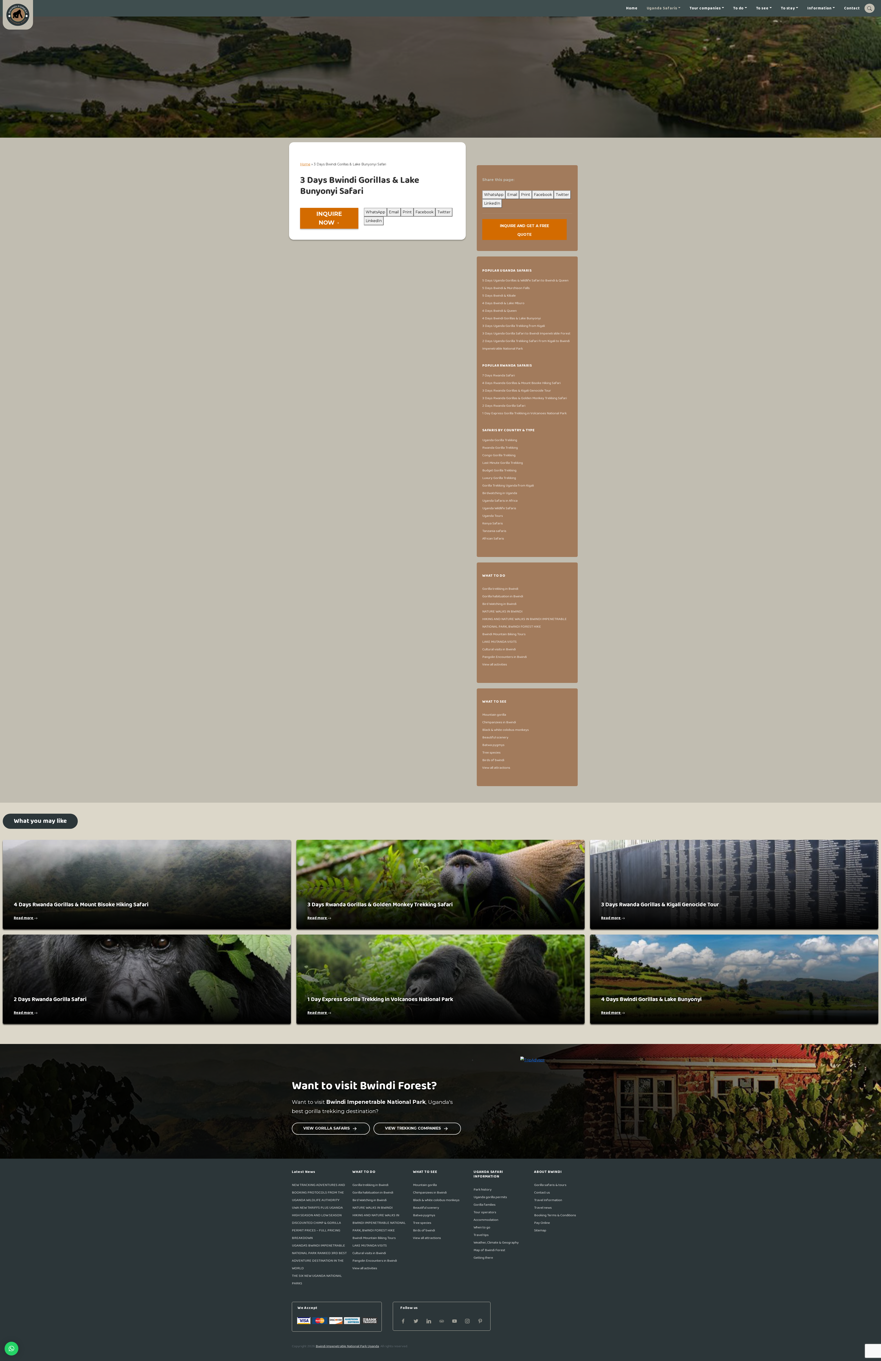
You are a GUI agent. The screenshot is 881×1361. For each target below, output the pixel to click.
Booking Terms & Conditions (555, 1215)
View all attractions (496, 768)
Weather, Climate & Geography (496, 1242)
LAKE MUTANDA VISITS (499, 642)
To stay (788, 8)
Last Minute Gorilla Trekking (502, 463)
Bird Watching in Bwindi (499, 604)
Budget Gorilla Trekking (499, 470)
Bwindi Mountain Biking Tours (504, 634)
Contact (852, 8)
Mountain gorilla (494, 715)
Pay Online (542, 1223)
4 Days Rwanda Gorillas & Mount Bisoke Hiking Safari (521, 383)
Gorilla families (485, 1205)
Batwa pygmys (493, 745)
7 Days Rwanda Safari (498, 375)
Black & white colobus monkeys (505, 730)
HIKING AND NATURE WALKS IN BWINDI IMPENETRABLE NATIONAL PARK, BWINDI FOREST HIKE (379, 1222)
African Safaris (493, 538)
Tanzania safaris (494, 531)
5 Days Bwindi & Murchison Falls (506, 288)
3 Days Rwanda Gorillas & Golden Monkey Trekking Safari (524, 398)
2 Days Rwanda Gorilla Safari (503, 406)
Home (631, 8)
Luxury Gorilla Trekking (499, 478)
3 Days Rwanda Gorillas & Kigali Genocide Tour (516, 390)
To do (738, 8)
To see (762, 8)
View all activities (494, 664)
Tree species (491, 752)
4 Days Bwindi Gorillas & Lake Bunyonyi (511, 318)
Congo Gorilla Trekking (499, 455)
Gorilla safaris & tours (550, 1185)
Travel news (543, 1208)
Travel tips (481, 1235)
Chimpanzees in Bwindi (499, 722)
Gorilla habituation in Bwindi (502, 596)
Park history (483, 1189)
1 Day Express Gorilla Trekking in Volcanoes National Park (524, 413)
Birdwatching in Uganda (499, 493)
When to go (482, 1227)
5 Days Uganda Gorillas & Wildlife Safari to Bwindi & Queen (525, 280)
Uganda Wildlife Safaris (499, 508)
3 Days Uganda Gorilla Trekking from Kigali (513, 326)
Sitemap (540, 1230)
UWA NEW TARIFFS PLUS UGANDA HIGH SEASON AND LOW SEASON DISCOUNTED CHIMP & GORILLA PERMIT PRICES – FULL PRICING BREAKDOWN (317, 1223)
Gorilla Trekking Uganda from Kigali (508, 485)
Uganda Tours (492, 516)
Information (819, 8)
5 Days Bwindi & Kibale (499, 295)
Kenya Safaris (492, 523)
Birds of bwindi (493, 760)
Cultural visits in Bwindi (499, 649)
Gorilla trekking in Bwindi (500, 589)
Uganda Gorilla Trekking (499, 440)
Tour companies (705, 8)
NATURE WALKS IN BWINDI (502, 611)
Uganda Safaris (662, 8)
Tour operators (485, 1212)
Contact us (542, 1192)
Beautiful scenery (495, 737)
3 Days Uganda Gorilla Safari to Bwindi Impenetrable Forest (526, 333)
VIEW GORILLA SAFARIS (327, 1128)
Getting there (483, 1258)
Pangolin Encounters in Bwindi (504, 657)
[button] (11, 1348)
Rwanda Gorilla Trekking (500, 448)
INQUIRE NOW (329, 218)
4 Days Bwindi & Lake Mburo (503, 303)
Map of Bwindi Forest (489, 1250)
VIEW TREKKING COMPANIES (413, 1128)
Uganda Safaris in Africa (500, 501)
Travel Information (548, 1200)
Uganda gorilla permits (490, 1197)
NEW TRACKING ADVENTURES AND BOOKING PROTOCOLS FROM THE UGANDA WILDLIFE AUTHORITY (318, 1192)
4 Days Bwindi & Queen (499, 311)
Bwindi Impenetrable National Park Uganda (347, 1346)
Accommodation (486, 1220)
